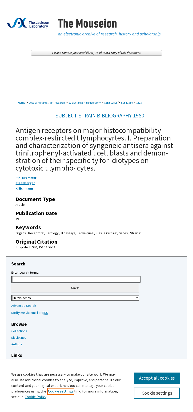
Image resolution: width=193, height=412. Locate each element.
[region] (96, 385)
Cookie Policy (35, 397)
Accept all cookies (157, 378)
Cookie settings (60, 391)
